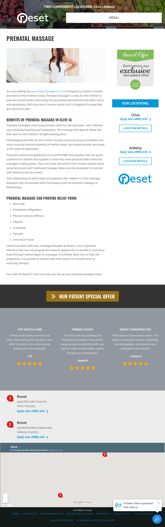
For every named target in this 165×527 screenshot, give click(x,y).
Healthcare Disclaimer (79, 513)
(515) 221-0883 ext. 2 (135, 152)
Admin (15, 513)
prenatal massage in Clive (49, 91)
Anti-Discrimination (52, 513)
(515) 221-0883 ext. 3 (135, 119)
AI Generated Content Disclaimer (96, 520)
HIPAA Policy (103, 513)
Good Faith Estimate (61, 520)
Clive (97, 7)
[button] (82, 296)
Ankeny (109, 7)
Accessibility (29, 513)
